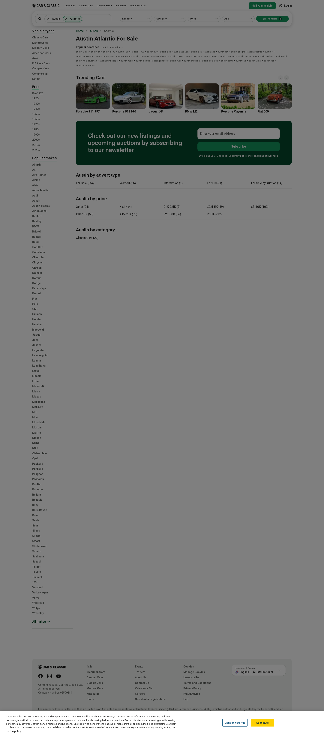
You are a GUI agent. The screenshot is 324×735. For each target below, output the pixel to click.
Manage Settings (234, 722)
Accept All (262, 722)
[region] (162, 723)
